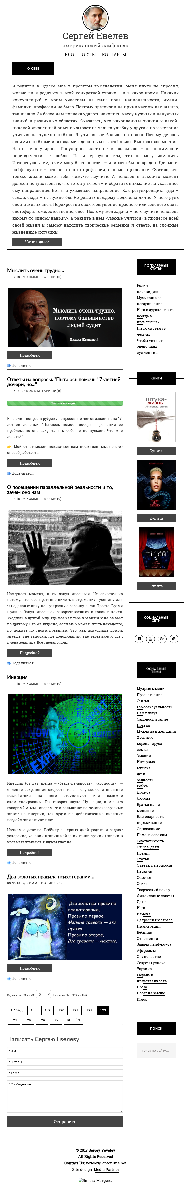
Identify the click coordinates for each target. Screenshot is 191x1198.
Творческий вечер (153, 889)
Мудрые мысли (151, 688)
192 (89, 1010)
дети (141, 773)
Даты (141, 901)
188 (34, 1010)
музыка (144, 768)
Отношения (147, 938)
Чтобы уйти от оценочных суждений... (150, 346)
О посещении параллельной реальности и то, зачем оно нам (60, 490)
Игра (141, 907)
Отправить (65, 1121)
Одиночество (149, 956)
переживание (149, 822)
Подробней (30, 355)
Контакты (114, 55)
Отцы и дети (148, 847)
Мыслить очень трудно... (35, 270)
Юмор (142, 999)
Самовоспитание (152, 719)
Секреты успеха (151, 962)
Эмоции (144, 755)
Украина (144, 968)
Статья (143, 700)
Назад (17, 1010)
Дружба (143, 792)
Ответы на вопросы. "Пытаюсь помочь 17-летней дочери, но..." (64, 382)
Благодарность (150, 816)
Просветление (150, 694)
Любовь (143, 798)
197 (56, 1019)
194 (14, 1019)
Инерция (17, 677)
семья (142, 749)
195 (28, 1019)
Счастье (144, 877)
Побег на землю (151, 993)
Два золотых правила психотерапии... (50, 876)
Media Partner (106, 1169)
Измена (144, 914)
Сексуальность (150, 841)
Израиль (144, 871)
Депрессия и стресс (155, 920)
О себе (89, 55)
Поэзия (143, 853)
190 (61, 1010)
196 (42, 1019)
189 (47, 1010)
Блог (71, 55)
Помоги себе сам (152, 834)
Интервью (146, 761)
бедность (145, 780)
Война (142, 786)
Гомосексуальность (154, 707)
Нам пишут (147, 713)
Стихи (142, 883)
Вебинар (144, 932)
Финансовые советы (155, 895)
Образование (148, 828)
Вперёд (73, 1019)
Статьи (143, 859)
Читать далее (37, 241)
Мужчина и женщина (156, 731)
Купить (156, 450)
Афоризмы (146, 950)
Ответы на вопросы (154, 865)
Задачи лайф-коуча (154, 944)
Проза (142, 987)
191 (75, 1010)
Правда (143, 725)
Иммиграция (149, 926)
